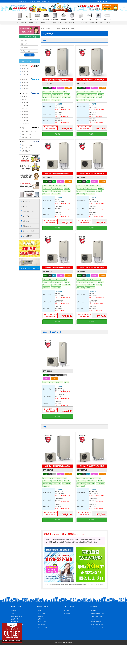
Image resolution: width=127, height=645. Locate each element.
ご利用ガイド (15, 610)
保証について (27, 221)
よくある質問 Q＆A (28, 236)
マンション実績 (42, 621)
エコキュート (50, 28)
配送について (27, 226)
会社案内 (93, 610)
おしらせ (25, 206)
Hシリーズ (25, 120)
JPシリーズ (25, 96)
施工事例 (40, 616)
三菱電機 (24, 65)
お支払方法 (26, 216)
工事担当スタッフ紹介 (97, 616)
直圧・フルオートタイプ (29, 131)
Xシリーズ (25, 82)
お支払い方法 (15, 619)
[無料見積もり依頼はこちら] (110, 10)
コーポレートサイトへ (97, 627)
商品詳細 (57, 134)
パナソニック (25, 93)
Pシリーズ (25, 69)
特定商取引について (96, 621)
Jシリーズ (25, 99)
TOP (43, 28)
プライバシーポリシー (97, 624)
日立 (23, 128)
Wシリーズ (25, 108)
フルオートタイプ (27, 134)
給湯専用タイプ (26, 137)
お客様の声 (41, 619)
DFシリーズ (25, 123)
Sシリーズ (25, 72)
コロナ (24, 141)
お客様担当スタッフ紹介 (97, 613)
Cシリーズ (25, 105)
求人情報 (66, 610)
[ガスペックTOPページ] (18, 7)
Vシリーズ (25, 75)
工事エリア (14, 613)
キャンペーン (41, 610)
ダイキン (24, 79)
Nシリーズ (25, 88)
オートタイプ (26, 148)
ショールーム (94, 619)
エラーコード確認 (42, 627)
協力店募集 (67, 613)
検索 (29, 55)
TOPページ (26, 201)
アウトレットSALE (28, 231)
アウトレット (41, 613)
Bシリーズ (25, 111)
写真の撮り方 (41, 624)
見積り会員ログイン (102, 1)
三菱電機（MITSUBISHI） (63, 28)
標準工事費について (29, 211)
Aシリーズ (25, 85)
